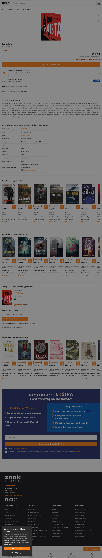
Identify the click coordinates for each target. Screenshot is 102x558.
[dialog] (17, 541)
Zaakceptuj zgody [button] (17, 548)
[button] (17, 553)
